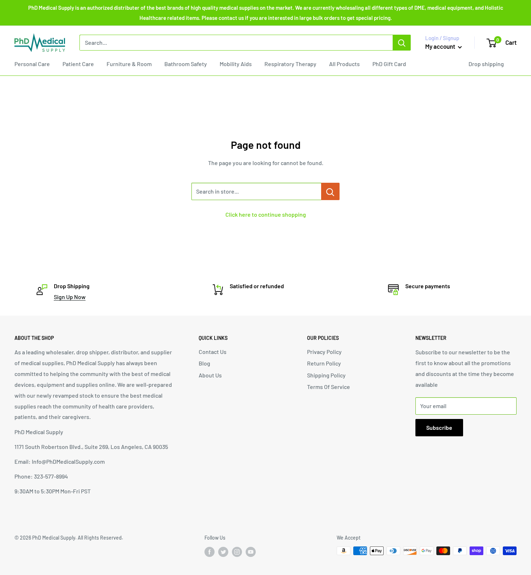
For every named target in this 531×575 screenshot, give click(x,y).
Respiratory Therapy (290, 63)
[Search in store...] (330, 191)
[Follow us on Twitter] (223, 551)
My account (440, 46)
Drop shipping (486, 63)
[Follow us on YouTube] (251, 551)
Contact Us (212, 351)
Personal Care (32, 63)
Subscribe (439, 427)
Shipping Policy (326, 375)
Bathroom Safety (185, 63)
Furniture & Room (129, 63)
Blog (204, 363)
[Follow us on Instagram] (237, 551)
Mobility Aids (236, 63)
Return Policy (324, 363)
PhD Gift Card (389, 63)
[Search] (402, 43)
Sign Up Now (70, 296)
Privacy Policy (324, 351)
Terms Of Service (328, 386)
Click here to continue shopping (265, 214)
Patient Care (78, 63)
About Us (210, 375)
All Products (344, 63)
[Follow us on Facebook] (209, 551)
